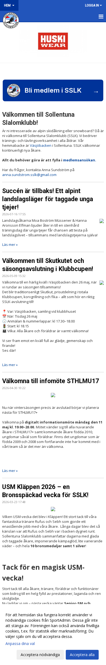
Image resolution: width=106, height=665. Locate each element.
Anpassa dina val (20, 643)
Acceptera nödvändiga (40, 654)
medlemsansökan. (79, 160)
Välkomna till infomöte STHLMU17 (50, 381)
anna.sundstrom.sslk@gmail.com (29, 174)
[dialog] (53, 634)
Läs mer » (10, 244)
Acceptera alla (82, 654)
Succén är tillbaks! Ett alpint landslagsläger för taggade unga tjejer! (47, 199)
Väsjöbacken (40, 145)
